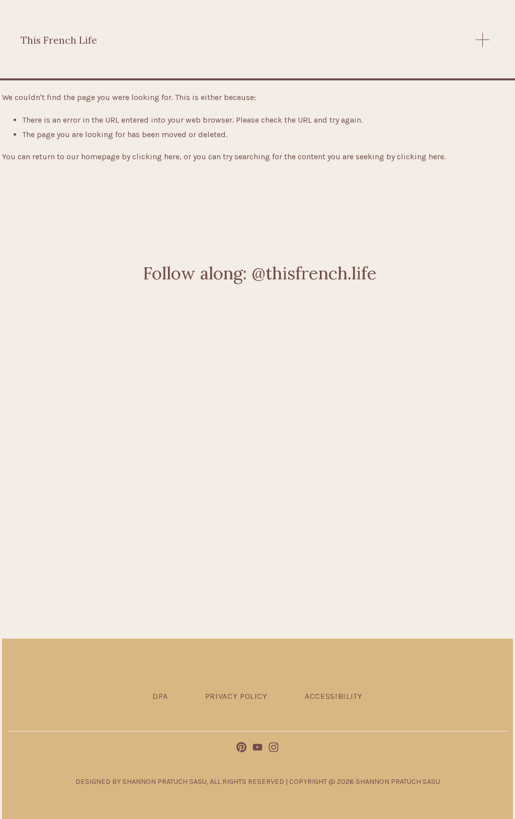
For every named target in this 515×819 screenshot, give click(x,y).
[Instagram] (274, 747)
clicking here (156, 156)
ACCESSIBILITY (333, 696)
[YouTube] (257, 747)
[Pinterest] (241, 747)
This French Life (59, 40)
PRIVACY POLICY (236, 696)
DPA (159, 696)
